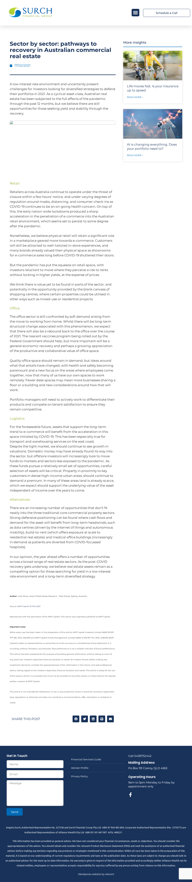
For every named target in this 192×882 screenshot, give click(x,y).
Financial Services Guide (86, 759)
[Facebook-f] (130, 794)
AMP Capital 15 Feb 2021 (28, 606)
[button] (135, 13)
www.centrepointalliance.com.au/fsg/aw (145, 832)
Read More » (135, 97)
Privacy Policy (79, 776)
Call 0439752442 (140, 756)
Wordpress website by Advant (96, 874)
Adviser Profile (79, 767)
